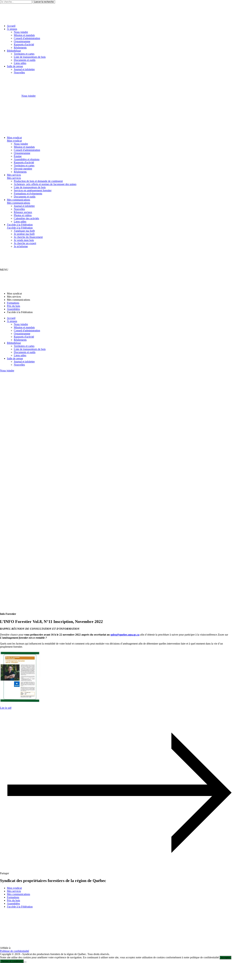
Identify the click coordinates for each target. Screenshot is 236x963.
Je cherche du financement (28, 237)
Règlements (20, 47)
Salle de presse (15, 66)
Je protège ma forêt (24, 233)
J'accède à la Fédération (20, 224)
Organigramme (22, 41)
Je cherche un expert (25, 243)
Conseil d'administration (27, 38)
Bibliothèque (14, 50)
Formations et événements (28, 193)
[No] (25, 961)
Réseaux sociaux (23, 212)
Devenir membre (23, 168)
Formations (13, 302)
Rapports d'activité (24, 44)
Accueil (11, 25)
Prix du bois (13, 305)
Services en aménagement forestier (32, 190)
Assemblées (13, 309)
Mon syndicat (14, 137)
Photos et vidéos (23, 215)
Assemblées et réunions (26, 159)
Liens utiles (20, 63)
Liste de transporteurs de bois (30, 56)
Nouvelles (19, 72)
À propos (12, 28)
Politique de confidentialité (14, 951)
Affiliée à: (5, 947)
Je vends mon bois (24, 240)
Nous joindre (21, 32)
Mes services (14, 174)
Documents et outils (24, 60)
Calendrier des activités (26, 218)
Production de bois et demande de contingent (38, 181)
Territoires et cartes (24, 53)
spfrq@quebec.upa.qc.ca (124, 634)
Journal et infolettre (24, 69)
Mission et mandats (24, 35)
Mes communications (18, 199)
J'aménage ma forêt (24, 230)
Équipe (18, 156)
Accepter (225, 957)
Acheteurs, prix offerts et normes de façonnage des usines (45, 184)
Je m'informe (21, 246)
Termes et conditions (11, 961)
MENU (4, 269)
